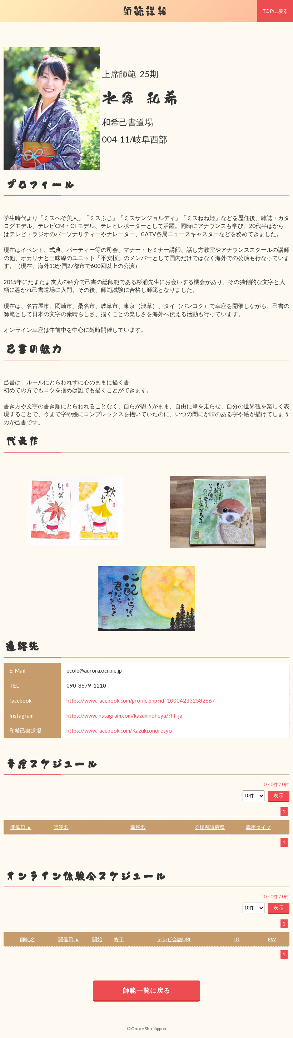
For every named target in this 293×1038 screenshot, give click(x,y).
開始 (97, 939)
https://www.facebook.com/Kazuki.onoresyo (119, 730)
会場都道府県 (210, 827)
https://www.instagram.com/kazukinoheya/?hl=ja (124, 715)
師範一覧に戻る (146, 990)
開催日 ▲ (20, 827)
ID (236, 939)
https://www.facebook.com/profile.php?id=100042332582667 (140, 700)
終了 (119, 939)
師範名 (61, 827)
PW (272, 939)
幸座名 (137, 827)
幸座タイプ (258, 827)
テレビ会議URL (174, 939)
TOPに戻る (275, 11)
